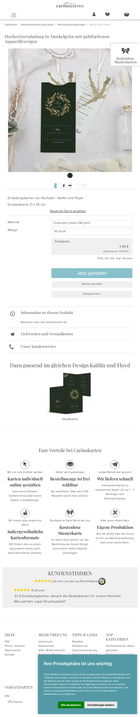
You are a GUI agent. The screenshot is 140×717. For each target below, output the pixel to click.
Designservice (91, 294)
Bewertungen (89, 581)
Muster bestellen (92, 284)
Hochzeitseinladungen (71, 25)
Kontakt (9, 655)
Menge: (13, 230)
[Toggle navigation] (14, 15)
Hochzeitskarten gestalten (37, 25)
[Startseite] (70, 5)
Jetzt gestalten (92, 273)
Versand (127, 258)
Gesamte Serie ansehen (68, 211)
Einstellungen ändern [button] (101, 704)
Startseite (11, 25)
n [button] (94, 14)
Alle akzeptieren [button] (71, 704)
